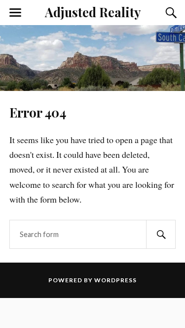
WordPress (115, 280)
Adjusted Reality (93, 11)
